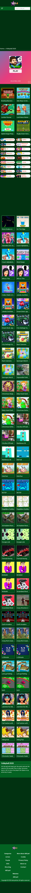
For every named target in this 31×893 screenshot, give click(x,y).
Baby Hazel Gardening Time (11, 410)
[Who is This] (8, 276)
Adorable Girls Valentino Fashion (12, 245)
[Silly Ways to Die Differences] (23, 98)
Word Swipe (21, 262)
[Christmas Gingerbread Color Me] (8, 391)
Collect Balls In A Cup (9, 295)
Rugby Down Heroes (23, 134)
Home (2, 48)
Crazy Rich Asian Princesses (11, 641)
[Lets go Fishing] (8, 671)
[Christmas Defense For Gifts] (23, 407)
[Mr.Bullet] (8, 572)
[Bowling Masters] (7, 98)
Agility (24, 139)
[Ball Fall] (23, 457)
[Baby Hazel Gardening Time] (23, 391)
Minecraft (25, 158)
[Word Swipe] (23, 259)
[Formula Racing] (8, 556)
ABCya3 (7, 870)
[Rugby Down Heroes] (23, 131)
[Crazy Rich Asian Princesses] (8, 638)
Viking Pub (5, 740)
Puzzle (8, 860)
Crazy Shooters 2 (22, 608)
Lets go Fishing (7, 674)
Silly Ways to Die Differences (23, 101)
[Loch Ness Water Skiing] (23, 114)
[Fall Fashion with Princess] (8, 720)
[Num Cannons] (23, 342)
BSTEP (4, 492)
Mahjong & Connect (24, 144)
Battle (24, 171)
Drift (3, 690)
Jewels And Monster (24, 295)
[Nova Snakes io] (8, 226)
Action (9, 144)
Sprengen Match (22, 361)
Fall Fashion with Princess (10, 723)
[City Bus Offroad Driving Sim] (23, 424)
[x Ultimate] (8, 654)
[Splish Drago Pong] (7, 131)
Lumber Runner (6, 117)
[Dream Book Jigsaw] (23, 309)
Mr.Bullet (5, 575)
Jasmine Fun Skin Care (9, 707)
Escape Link (6, 542)
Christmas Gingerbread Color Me (13, 394)
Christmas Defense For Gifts (11, 427)
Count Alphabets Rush (9, 262)
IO (7, 149)
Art (23, 153)
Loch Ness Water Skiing (23, 117)
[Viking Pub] (8, 737)
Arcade (9, 176)
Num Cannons (21, 344)
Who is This (6, 278)
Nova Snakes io (7, 229)
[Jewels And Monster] (23, 292)
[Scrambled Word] (23, 589)
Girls (23, 166)
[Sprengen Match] (23, 358)
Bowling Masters (6, 101)
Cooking (9, 171)
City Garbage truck (23, 328)
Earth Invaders (7, 624)
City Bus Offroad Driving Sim (11, 443)
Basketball (10, 158)
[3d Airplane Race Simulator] (8, 523)
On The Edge (21, 229)
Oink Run (5, 476)
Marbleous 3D (21, 443)
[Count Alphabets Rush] (23, 243)
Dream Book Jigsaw (23, 311)
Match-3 (9, 153)
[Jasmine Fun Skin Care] (8, 704)
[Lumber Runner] (7, 114)
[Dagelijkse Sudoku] (8, 506)
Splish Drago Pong (7, 134)
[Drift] (8, 687)
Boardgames (10, 139)
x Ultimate (5, 657)
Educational (10, 162)
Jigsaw (9, 166)
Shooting (8, 867)
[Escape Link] (8, 539)
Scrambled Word (22, 591)
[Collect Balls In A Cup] (8, 292)
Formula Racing (7, 558)
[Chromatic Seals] (8, 753)
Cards (24, 162)
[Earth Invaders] (8, 622)
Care (23, 149)
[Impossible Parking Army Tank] (23, 374)
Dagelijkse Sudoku (8, 509)
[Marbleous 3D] (23, 440)
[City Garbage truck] (23, 325)
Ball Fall (19, 460)
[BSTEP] (8, 490)
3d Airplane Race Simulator (11, 525)
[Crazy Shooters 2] (23, 605)
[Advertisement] (15, 27)
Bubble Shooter (24, 175)
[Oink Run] (8, 473)
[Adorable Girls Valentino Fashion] (8, 243)
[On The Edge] (23, 226)
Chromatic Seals (7, 756)
